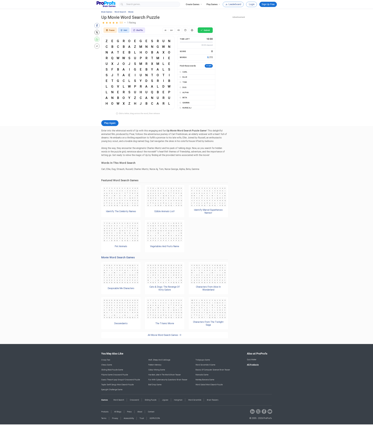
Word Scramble (194, 400)
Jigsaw (165, 400)
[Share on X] (97, 32)
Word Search (120, 12)
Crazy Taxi (105, 360)
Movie (130, 12)
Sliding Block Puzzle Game (112, 370)
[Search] (175, 4)
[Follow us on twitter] (258, 411)
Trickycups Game (203, 360)
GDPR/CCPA (155, 418)
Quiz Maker (251, 359)
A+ (171, 30)
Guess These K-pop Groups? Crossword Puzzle (120, 380)
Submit (207, 30)
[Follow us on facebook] (264, 411)
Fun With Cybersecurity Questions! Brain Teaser (167, 380)
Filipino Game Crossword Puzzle (114, 375)
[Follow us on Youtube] (270, 411)
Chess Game (106, 365)
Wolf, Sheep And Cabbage (159, 360)
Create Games (192, 4)
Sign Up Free (268, 4)
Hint (125, 30)
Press (129, 412)
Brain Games (106, 12)
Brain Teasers (212, 400)
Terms (103, 418)
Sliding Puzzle (150, 400)
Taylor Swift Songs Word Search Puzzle (117, 384)
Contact (151, 412)
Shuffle (139, 30)
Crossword (134, 400)
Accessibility (129, 418)
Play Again (110, 123)
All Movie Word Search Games (163, 335)
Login (252, 4)
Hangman (178, 400)
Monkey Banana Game (205, 380)
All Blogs (117, 412)
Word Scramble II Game (205, 365)
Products (105, 412)
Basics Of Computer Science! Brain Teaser (213, 370)
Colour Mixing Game (156, 370)
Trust (142, 418)
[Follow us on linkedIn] (252, 411)
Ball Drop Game (154, 384)
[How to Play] (185, 30)
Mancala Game (202, 375)
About (139, 412)
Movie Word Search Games (118, 257)
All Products (253, 365)
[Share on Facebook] (97, 25)
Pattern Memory (154, 365)
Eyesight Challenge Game (111, 389)
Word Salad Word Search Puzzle (209, 384)
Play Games (212, 4)
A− (166, 30)
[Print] (192, 30)
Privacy (115, 418)
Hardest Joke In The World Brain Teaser (164, 375)
